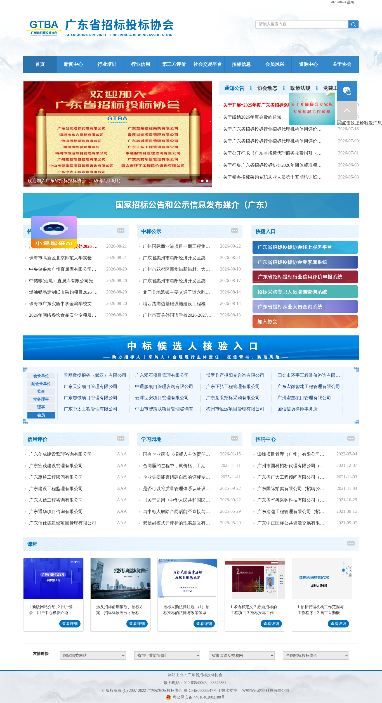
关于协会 (342, 64)
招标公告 (37, 231)
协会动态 (267, 88)
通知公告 (234, 88)
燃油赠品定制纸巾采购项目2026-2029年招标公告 (63, 292)
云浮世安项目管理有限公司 (162, 397)
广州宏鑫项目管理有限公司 (304, 397)
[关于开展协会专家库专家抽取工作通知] (336, 85)
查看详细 (70, 624)
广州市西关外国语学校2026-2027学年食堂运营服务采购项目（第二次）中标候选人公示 (177, 315)
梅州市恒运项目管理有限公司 (235, 408)
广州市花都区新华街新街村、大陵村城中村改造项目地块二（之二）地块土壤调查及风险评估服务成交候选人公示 (177, 269)
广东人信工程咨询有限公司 (56, 500)
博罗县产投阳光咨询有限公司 (235, 375)
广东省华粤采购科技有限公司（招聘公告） (292, 500)
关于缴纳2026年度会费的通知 (252, 117)
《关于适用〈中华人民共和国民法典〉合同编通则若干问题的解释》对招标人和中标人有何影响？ (177, 500)
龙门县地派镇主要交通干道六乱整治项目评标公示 (177, 292)
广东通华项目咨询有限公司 (56, 511)
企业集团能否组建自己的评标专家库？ (177, 477)
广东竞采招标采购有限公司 (233, 397)
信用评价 (37, 439)
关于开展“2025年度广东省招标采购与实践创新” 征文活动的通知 (274, 105)
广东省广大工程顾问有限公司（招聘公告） (292, 477)
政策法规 (300, 88)
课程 (32, 544)
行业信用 (140, 64)
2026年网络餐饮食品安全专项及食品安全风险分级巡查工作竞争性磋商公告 (63, 315)
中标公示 (151, 231)
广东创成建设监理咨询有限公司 (60, 454)
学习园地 (151, 439)
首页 (40, 64)
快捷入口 (266, 231)
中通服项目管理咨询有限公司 (164, 386)
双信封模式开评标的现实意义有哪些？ (177, 523)
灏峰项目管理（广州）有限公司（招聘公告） (292, 454)
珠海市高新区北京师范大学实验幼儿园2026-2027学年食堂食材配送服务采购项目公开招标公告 (63, 257)
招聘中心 (266, 439)
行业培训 (107, 64)
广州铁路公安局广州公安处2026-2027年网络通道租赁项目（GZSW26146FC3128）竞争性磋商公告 (63, 246)
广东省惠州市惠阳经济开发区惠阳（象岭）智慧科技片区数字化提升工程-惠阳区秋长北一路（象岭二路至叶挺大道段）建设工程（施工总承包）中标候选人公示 (177, 257)
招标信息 (241, 64)
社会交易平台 (208, 64)
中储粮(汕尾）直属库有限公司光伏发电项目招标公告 (63, 280)
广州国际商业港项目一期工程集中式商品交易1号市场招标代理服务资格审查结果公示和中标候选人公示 (177, 246)
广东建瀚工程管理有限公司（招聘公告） (292, 511)
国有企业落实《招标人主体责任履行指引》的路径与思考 (177, 454)
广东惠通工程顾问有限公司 (56, 477)
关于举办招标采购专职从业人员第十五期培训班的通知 (274, 177)
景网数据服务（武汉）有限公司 (95, 375)
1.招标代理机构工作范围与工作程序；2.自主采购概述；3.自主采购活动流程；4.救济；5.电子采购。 (321, 610)
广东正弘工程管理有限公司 (233, 386)
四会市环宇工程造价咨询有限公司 (310, 375)
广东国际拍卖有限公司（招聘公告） (292, 488)
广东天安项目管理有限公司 (90, 386)
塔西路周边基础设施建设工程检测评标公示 (177, 303)
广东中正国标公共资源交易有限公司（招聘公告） (292, 523)
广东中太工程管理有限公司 (90, 408)
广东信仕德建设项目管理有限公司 (62, 523)
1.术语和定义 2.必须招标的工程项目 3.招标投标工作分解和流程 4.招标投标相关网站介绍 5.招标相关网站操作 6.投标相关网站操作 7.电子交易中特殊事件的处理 (254, 610)
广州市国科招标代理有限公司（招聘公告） (292, 465)
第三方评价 (174, 64)
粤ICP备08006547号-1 (201, 690)
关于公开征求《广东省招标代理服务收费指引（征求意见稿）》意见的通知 (274, 153)
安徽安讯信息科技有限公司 (265, 690)
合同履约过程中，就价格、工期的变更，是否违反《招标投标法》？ (177, 465)
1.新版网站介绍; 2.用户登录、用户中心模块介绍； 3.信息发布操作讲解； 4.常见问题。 (52, 610)
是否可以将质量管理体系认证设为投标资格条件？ (177, 488)
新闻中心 (73, 64)
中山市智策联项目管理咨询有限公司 (168, 408)
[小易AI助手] (30, 256)
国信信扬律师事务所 (297, 408)
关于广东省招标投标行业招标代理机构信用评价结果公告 (274, 129)
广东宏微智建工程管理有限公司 (308, 386)
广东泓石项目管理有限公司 (162, 375)
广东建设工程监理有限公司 (56, 488)
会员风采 (274, 64)
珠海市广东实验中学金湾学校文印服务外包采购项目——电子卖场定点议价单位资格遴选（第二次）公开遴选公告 (63, 303)
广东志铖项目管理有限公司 (90, 397)
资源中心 (308, 64)
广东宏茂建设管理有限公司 (56, 465)
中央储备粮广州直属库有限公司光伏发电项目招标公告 (63, 269)
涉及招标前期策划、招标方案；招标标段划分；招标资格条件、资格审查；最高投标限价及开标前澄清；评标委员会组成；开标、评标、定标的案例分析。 (119, 610)
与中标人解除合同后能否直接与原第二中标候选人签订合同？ (177, 511)
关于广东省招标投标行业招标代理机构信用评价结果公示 (274, 141)
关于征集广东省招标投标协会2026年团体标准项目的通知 (274, 165)
